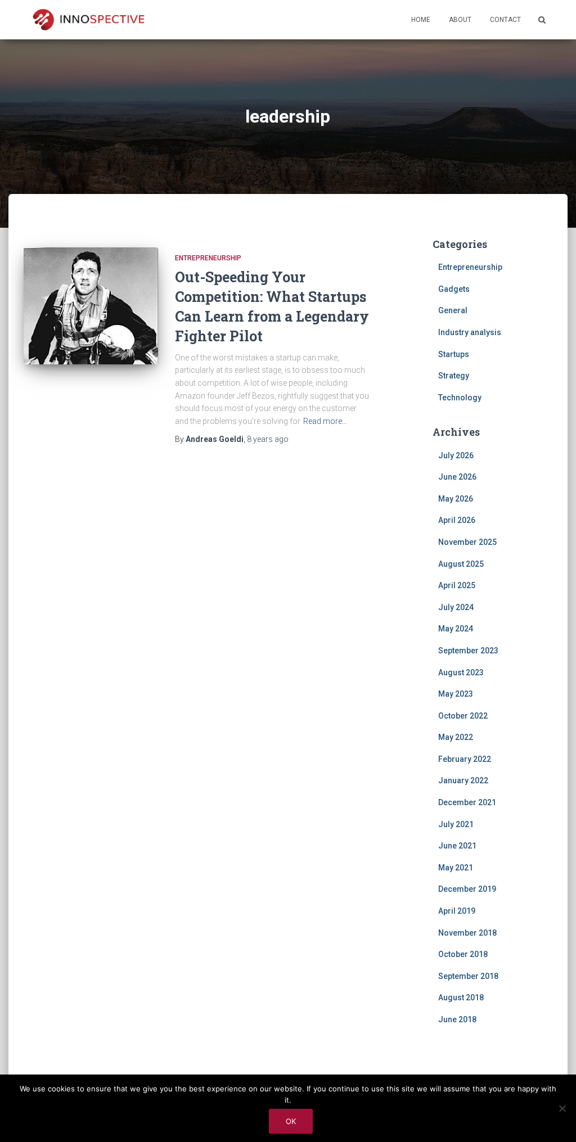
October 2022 (463, 715)
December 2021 (467, 802)
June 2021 (457, 845)
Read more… (325, 421)
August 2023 (461, 672)
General (452, 310)
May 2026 (455, 498)
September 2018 (468, 976)
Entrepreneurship (208, 258)
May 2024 (455, 628)
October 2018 (463, 954)
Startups (453, 354)
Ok (291, 1121)
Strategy (453, 375)
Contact (505, 20)
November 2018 (467, 932)
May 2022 (455, 737)
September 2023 (468, 650)
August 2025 (461, 563)
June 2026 (457, 476)
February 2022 (464, 759)
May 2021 (455, 867)
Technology (460, 397)
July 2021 (456, 824)
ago (268, 439)
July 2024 (456, 607)
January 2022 (463, 780)
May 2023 (455, 693)
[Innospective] (88, 20)
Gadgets (454, 289)
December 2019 (467, 888)
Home (420, 20)
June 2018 (457, 1019)
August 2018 (461, 997)
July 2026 (456, 455)
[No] (562, 1108)
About (460, 20)
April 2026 (456, 520)
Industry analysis (469, 332)
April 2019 (456, 910)
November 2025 (467, 542)
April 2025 (456, 585)
